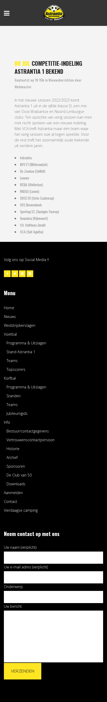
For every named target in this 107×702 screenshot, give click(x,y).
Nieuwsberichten (61, 80)
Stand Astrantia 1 (20, 351)
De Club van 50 (19, 475)
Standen (13, 395)
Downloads (15, 483)
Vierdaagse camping (21, 510)
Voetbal (10, 334)
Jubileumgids (17, 413)
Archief (12, 457)
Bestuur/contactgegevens (27, 431)
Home (9, 307)
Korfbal (10, 378)
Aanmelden (13, 492)
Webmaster (23, 86)
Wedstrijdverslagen (19, 325)
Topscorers (15, 369)
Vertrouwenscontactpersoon (30, 439)
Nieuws (10, 316)
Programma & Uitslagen (26, 343)
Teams (12, 360)
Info (7, 422)
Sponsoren (15, 466)
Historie (12, 448)
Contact (10, 501)
